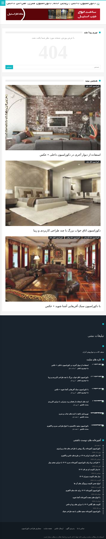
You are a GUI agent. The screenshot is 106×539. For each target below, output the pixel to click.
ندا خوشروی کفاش (83, 368)
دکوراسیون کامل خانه (93, 86)
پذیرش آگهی (70, 528)
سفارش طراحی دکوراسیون (31, 528)
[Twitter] (13, 537)
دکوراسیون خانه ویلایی (73, 238)
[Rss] (4, 537)
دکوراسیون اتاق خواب (93, 162)
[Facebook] (18, 537)
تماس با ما (80, 528)
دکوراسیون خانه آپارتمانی (92, 238)
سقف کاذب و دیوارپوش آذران (93, 352)
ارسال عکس (58, 528)
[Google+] (9, 537)
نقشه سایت (48, 528)
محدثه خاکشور (84, 405)
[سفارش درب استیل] (53, 14)
